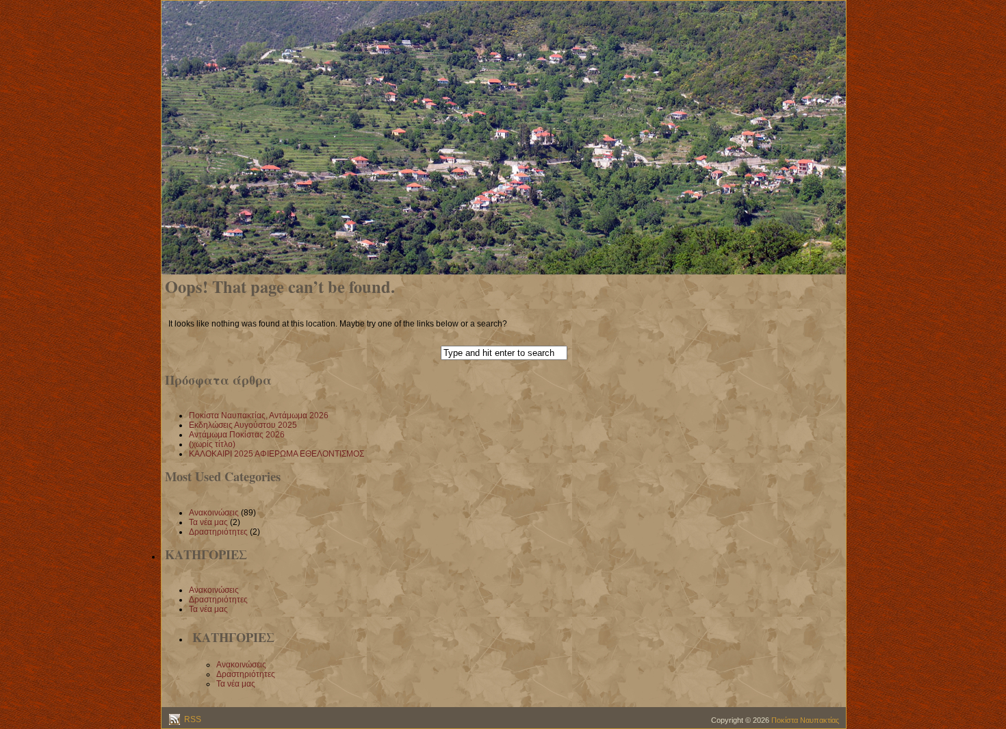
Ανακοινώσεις (214, 512)
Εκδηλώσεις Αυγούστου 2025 (243, 425)
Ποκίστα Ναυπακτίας (805, 720)
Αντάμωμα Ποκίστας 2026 (237, 434)
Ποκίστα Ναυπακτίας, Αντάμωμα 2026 (258, 415)
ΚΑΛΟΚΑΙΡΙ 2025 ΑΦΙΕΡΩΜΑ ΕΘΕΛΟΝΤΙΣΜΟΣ (276, 454)
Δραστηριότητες (218, 532)
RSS (191, 719)
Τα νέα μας (208, 522)
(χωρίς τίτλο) (212, 444)
